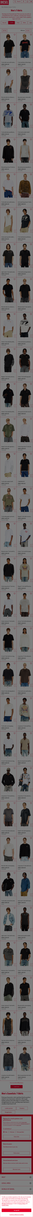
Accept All (16, 1210)
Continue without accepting (16, 1214)
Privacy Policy (21, 1203)
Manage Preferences (7, 1203)
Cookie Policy (5, 1205)
